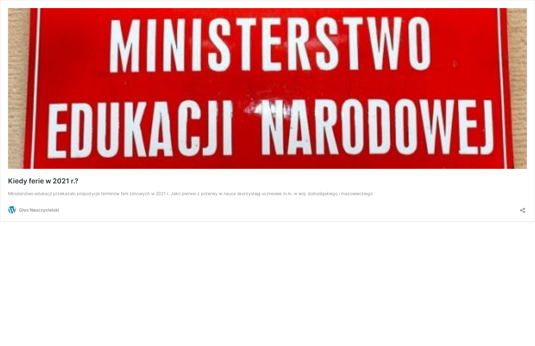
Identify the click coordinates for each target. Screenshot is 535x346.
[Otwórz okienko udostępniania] (522, 208)
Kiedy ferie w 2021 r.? (43, 181)
